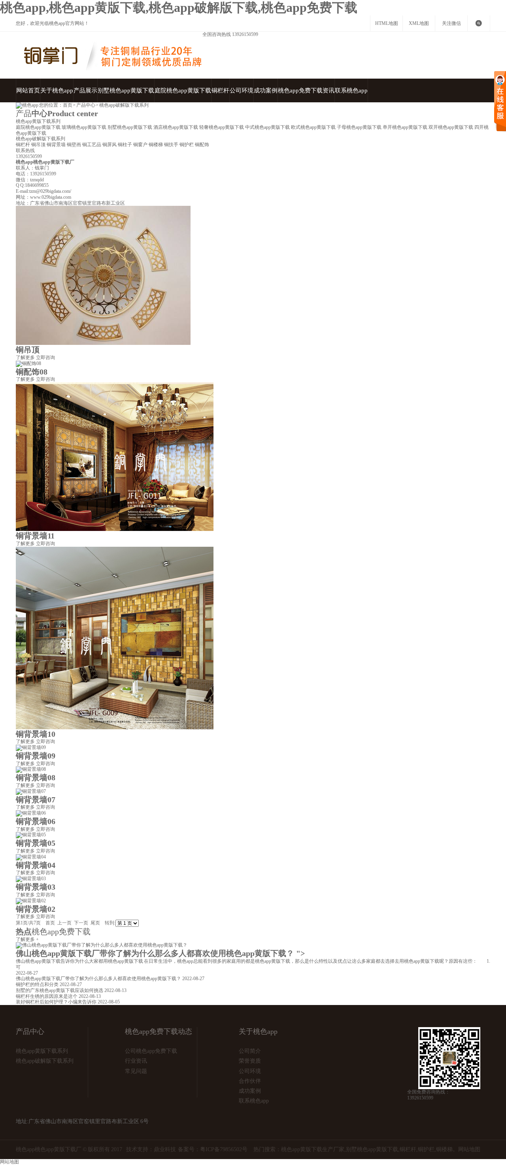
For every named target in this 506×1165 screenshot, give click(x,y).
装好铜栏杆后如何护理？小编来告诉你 (57, 1002)
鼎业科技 (165, 1149)
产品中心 (85, 105)
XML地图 (419, 23)
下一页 (81, 923)
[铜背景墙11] (114, 529)
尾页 (95, 923)
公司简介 (250, 1051)
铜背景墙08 (35, 777)
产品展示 (85, 90)
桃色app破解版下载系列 (124, 105)
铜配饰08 (31, 371)
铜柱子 (125, 144)
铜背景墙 (57, 144)
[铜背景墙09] (31, 747)
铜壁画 (74, 144)
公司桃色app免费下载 (151, 1051)
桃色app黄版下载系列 (38, 121)
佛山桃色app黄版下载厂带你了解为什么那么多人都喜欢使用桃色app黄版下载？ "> (160, 953)
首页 (67, 105)
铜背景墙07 (35, 799)
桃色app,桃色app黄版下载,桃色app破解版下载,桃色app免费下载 (178, 7)
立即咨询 (45, 357)
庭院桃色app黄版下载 (183, 90)
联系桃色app (351, 90)
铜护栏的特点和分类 (38, 984)
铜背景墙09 (35, 755)
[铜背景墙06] (31, 813)
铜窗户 (141, 144)
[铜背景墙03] (31, 878)
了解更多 (25, 357)
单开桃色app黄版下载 (406, 127)
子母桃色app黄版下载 (360, 127)
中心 (57, 113)
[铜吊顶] (103, 343)
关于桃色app (56, 90)
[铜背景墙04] (31, 857)
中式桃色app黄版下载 (268, 127)
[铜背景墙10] (114, 727)
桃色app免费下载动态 (158, 1031)
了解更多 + (27, 939)
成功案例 (266, 90)
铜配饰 (202, 144)
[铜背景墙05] (31, 835)
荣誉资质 (250, 1061)
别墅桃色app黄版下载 (126, 90)
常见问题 (136, 1071)
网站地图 (469, 1149)
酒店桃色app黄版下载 (176, 127)
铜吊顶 (39, 144)
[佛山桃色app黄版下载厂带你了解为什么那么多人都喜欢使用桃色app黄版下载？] (101, 945)
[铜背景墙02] (31, 900)
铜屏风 (110, 144)
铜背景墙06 (35, 821)
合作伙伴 (250, 1081)
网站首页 (28, 90)
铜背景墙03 (35, 887)
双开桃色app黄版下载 (451, 127)
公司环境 (241, 90)
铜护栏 (187, 144)
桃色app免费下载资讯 (306, 90)
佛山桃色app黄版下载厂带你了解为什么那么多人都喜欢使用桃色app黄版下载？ (99, 978)
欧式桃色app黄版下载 (314, 127)
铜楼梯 (156, 144)
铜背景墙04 (35, 865)
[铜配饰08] (28, 363)
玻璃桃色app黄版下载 (85, 127)
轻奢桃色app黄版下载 (222, 127)
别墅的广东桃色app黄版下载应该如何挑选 (60, 990)
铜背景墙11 (35, 535)
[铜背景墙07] (31, 791)
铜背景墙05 (35, 843)
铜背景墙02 (35, 909)
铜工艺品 (92, 144)
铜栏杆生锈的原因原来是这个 (47, 996)
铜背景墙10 (35, 734)
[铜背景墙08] (31, 769)
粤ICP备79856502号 (223, 1149)
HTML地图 (386, 23)
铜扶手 (171, 144)
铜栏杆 (220, 90)
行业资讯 (136, 1061)
